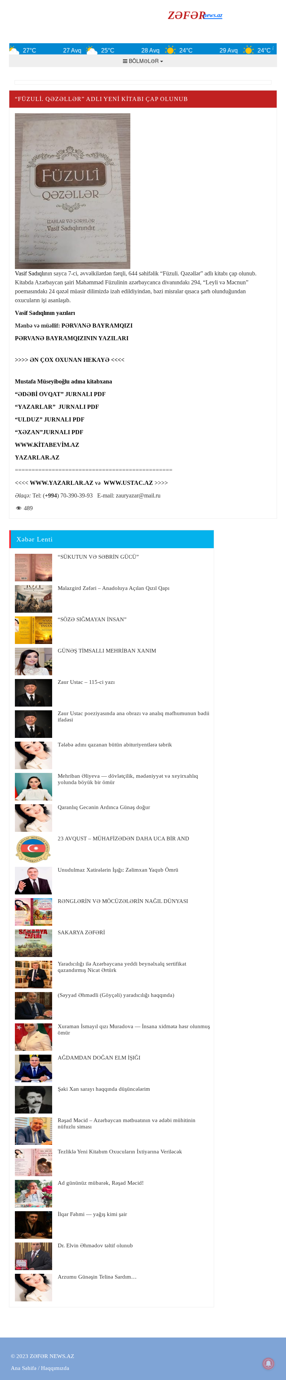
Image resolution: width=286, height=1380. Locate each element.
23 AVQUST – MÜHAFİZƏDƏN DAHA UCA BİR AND (123, 838)
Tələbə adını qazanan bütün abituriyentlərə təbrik (115, 745)
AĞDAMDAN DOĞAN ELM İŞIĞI (99, 1058)
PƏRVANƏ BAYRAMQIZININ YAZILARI (71, 338)
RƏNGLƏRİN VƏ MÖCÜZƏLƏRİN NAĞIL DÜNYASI (123, 901)
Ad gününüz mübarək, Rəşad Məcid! (101, 1183)
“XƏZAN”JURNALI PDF (49, 432)
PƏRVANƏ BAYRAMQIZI (97, 325)
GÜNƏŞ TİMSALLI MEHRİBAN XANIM (107, 651)
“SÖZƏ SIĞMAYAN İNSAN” (92, 619)
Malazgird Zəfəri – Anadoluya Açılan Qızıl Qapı (113, 588)
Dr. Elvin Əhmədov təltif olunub (95, 1245)
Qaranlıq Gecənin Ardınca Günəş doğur (104, 807)
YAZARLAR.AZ (37, 457)
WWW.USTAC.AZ (128, 483)
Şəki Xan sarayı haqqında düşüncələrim (104, 1089)
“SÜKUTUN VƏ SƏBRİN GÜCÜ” (98, 557)
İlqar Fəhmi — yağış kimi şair (92, 1214)
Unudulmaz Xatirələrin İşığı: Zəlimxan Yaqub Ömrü (118, 870)
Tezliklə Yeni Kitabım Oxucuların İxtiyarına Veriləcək (120, 1152)
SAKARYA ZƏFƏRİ (81, 932)
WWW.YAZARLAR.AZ (61, 483)
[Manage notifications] (268, 1364)
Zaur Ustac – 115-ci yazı (86, 682)
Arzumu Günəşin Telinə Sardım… (97, 1277)
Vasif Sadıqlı (30, 273)
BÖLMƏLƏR (143, 60)
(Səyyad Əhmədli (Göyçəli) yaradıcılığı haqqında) (116, 995)
